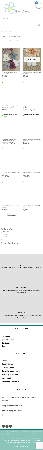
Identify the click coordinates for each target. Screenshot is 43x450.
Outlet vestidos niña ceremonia (23, 436)
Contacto (6, 343)
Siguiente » (12, 215)
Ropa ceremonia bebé (8, 438)
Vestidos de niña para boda (15, 442)
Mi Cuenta (6, 337)
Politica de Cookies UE (11, 382)
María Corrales (24, 447)
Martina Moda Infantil (30, 442)
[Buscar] (40, 18)
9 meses (5, 234)
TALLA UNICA (6, 232)
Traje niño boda (35, 440)
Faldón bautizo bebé (13, 440)
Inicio (3, 36)
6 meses (5, 236)
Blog (3, 346)
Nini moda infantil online (26, 432)
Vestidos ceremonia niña (23, 438)
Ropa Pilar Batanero (12, 432)
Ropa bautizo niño (25, 440)
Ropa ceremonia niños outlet (18, 434)
